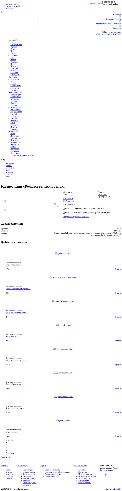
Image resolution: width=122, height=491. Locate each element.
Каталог (4, 466)
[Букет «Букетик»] (63, 325)
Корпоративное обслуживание (108, 23)
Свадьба (9, 478)
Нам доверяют (29, 478)
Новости (26, 481)
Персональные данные (87, 476)
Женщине (14, 116)
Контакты (117, 28)
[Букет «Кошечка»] (63, 253)
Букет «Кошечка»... (13, 265)
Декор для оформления (15, 137)
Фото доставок (29, 474)
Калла (12, 53)
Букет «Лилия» (12, 432)
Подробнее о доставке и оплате (76, 217)
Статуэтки (14, 153)
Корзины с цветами (14, 100)
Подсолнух (15, 66)
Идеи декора (23, 466)
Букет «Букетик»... (13, 336)
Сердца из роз (16, 112)
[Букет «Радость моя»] (63, 373)
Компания (117, 14)
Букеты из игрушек (14, 89)
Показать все (6, 457)
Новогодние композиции (15, 108)
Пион (12, 64)
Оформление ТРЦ (52, 476)
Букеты (12, 77)
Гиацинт (13, 49)
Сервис (43, 466)
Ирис (12, 51)
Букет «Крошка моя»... (15, 408)
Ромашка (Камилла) (14, 69)
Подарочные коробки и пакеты (15, 144)
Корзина (81, 470)
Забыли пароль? (84, 483)
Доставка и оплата (113, 19)
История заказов (85, 474)
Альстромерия (16, 45)
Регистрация (83, 481)
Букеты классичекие (15, 85)
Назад (10, 440)
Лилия (13, 60)
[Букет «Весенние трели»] (63, 301)
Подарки (12, 132)
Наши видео (28, 476)
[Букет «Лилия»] (63, 421)
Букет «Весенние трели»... (16, 313)
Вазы (12, 134)
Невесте (13, 127)
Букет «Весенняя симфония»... (18, 289)
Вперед (9, 453)
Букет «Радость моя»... (15, 384)
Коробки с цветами (14, 104)
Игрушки (14, 140)
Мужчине (14, 125)
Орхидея (14, 62)
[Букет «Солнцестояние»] (63, 349)
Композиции (14, 92)
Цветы (12, 40)
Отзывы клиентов (30, 472)
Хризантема (15, 75)
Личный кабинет (80, 466)
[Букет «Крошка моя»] (63, 397)
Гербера (13, 47)
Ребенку (13, 129)
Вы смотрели (11, 4)
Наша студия (28, 470)
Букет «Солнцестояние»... (16, 360)
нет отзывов (68, 199)
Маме (12, 123)
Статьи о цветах (29, 483)
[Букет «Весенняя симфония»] (63, 277)
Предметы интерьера (14, 150)
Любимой (14, 121)
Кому (12, 114)
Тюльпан (14, 73)
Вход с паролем (12, 6)
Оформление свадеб (53, 474)
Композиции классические (15, 96)
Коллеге (13, 118)
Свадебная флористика (22, 155)
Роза (12, 43)
